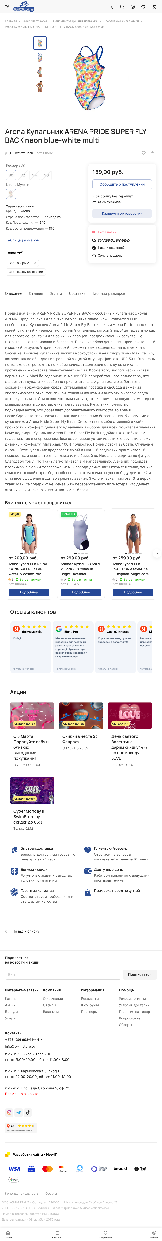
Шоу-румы (90, 1005)
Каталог (11, 999)
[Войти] (133, 6)
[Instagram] (9, 1112)
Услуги (10, 1018)
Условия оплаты (132, 999)
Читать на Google (65, 668)
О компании (53, 999)
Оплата (55, 293)
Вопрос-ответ (130, 1018)
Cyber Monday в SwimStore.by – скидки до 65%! (29, 816)
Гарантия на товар (134, 1012)
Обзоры (125, 1025)
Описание (13, 293)
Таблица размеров (22, 240)
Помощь (126, 990)
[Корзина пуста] (154, 6)
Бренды (11, 1012)
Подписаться (140, 974)
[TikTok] (28, 1112)
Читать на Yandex (23, 668)
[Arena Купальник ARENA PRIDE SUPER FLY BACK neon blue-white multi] (89, 78)
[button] (157, 553)
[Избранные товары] (143, 6)
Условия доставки (134, 1005)
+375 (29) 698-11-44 (22, 1040)
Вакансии (51, 1012)
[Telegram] (18, 1112)
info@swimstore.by (20, 1046)
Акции (10, 1005)
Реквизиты (90, 999)
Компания (52, 990)
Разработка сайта (28, 1154)
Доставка (77, 293)
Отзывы (36, 293)
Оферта (51, 1193)
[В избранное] (143, 152)
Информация (92, 990)
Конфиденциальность (22, 1193)
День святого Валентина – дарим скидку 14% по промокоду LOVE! (129, 747)
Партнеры (89, 1012)
